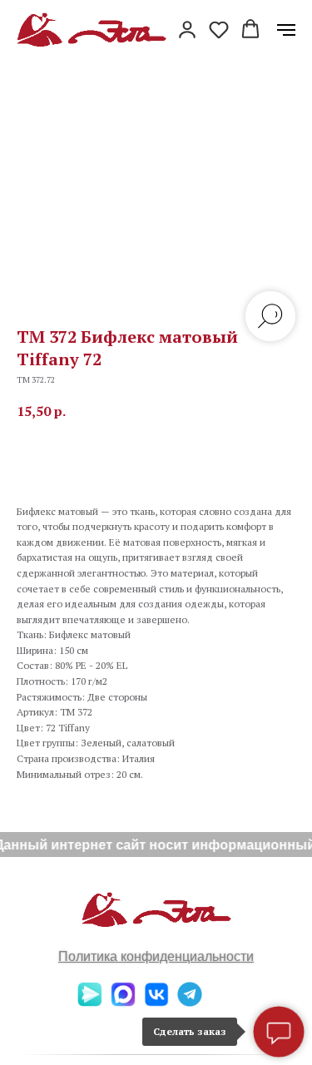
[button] (187, 29)
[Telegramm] (189, 1002)
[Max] (123, 1002)
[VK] (156, 1002)
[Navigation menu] (286, 30)
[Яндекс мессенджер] (89, 1002)
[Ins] (222, 1002)
